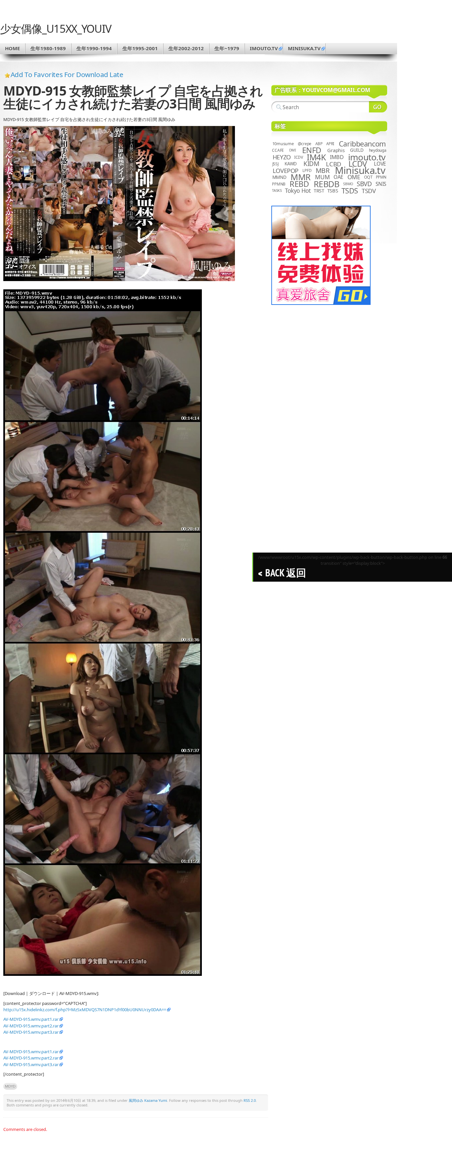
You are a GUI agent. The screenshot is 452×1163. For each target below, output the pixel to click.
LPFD (306, 170)
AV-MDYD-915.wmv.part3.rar (31, 1032)
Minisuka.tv (360, 170)
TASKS (277, 190)
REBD (299, 184)
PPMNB (279, 184)
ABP (318, 143)
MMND (279, 177)
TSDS (349, 191)
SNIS (381, 184)
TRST (319, 190)
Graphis (335, 150)
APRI (330, 143)
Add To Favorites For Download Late (67, 74)
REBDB (326, 183)
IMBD (337, 157)
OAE (338, 177)
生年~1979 (226, 48)
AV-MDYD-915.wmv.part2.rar (31, 1026)
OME (353, 177)
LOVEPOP (285, 170)
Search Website (378, 106)
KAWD (291, 164)
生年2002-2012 (186, 48)
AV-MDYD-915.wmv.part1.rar (31, 1019)
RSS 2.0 (250, 1100)
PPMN (381, 177)
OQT (368, 177)
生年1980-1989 (48, 48)
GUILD (357, 150)
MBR (323, 170)
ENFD (311, 150)
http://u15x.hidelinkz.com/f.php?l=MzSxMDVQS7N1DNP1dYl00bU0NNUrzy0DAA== (84, 1010)
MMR (300, 177)
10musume (283, 143)
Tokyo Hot (298, 190)
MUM (322, 177)
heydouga (377, 150)
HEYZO (282, 157)
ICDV (298, 157)
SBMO (348, 184)
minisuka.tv (304, 48)
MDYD (10, 1086)
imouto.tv (264, 48)
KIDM (311, 163)
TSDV (369, 191)
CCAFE (278, 150)
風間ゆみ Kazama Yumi (148, 1100)
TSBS (332, 190)
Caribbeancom (362, 143)
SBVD (364, 184)
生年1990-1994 (94, 48)
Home (12, 48)
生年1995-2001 (140, 48)
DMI (292, 150)
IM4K (316, 157)
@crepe (305, 143)
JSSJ (275, 164)
